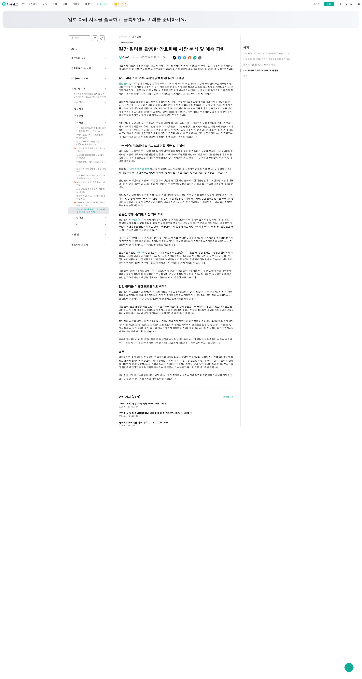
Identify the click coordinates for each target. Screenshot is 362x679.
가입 (329, 4)
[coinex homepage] (10, 4)
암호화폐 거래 (139, 219)
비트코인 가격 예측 (140, 169)
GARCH (140, 252)
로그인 (317, 4)
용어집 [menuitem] (74, 49)
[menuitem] (88, 95)
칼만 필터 (124, 83)
